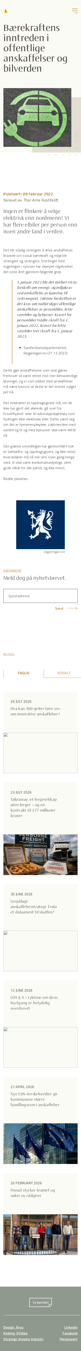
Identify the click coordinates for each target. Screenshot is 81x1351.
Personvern (69, 1339)
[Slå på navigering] (75, 10)
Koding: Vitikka (15, 1333)
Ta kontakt (40, 1302)
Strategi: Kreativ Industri (23, 1339)
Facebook (70, 1333)
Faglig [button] (23, 673)
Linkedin (71, 1327)
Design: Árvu (13, 1327)
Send (59, 608)
